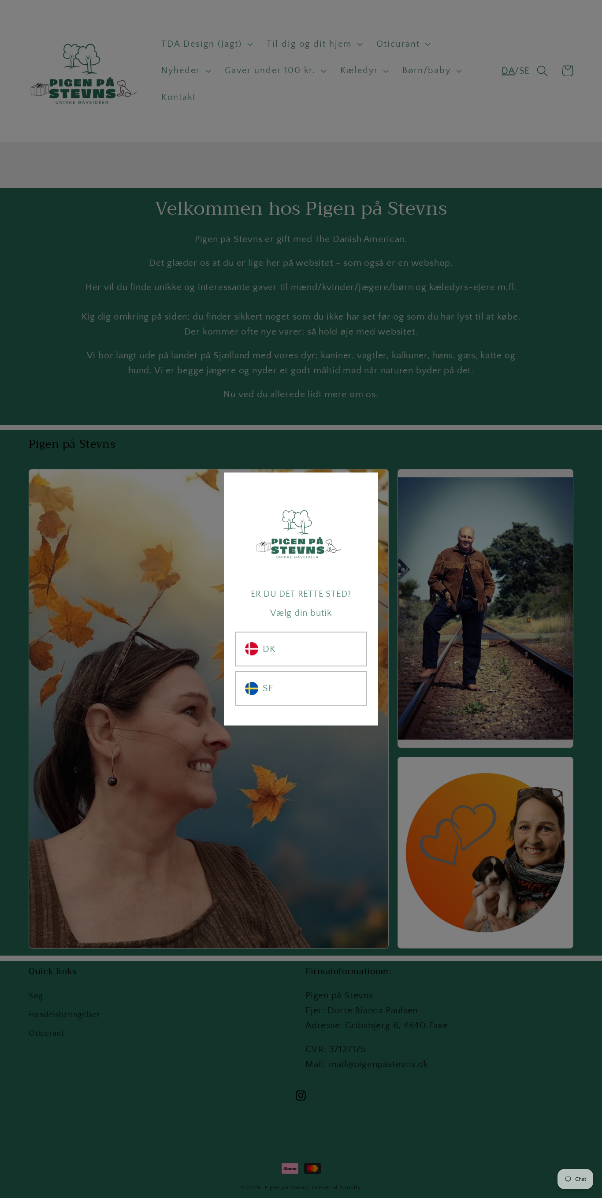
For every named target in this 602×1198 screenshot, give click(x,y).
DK (269, 649)
